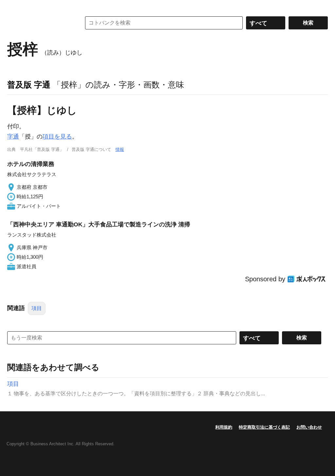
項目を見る (57, 136)
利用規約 (223, 427)
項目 (36, 308)
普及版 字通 (28, 84)
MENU (13, 6)
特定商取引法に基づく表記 (264, 427)
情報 (119, 149)
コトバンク (39, 22)
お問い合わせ (309, 427)
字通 (13, 136)
